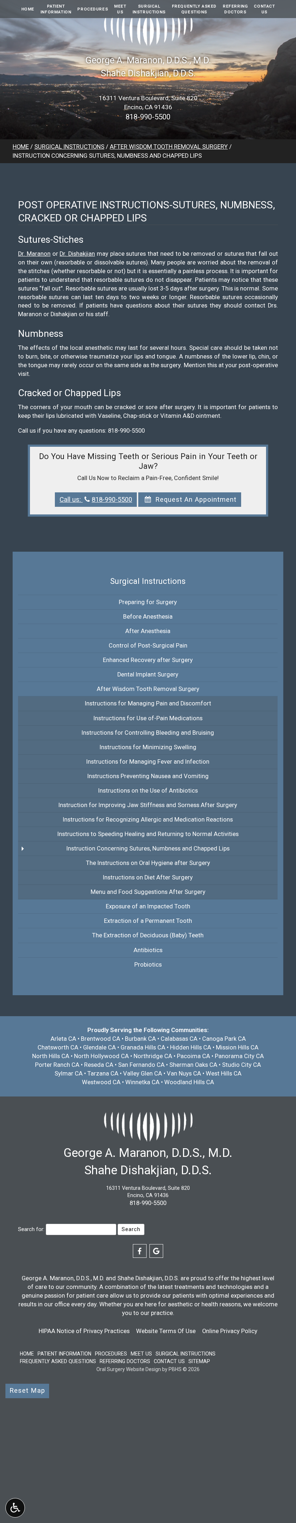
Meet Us (141, 1354)
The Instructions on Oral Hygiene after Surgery (148, 863)
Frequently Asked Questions (58, 1361)
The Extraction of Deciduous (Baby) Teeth (148, 935)
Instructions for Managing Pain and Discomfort (148, 703)
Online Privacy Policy (229, 1331)
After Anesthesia (147, 631)
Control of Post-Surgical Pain (148, 645)
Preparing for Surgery (148, 602)
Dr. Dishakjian (77, 253)
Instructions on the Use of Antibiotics (148, 790)
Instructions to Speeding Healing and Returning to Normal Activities (148, 834)
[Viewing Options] (15, 1508)
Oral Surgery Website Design (128, 1369)
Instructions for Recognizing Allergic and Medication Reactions (148, 819)
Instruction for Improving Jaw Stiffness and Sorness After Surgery (147, 805)
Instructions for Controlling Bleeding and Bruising (148, 732)
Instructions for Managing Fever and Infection (147, 761)
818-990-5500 (148, 117)
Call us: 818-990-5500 (96, 500)
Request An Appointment (194, 500)
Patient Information (64, 1354)
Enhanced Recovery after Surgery (148, 660)
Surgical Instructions (69, 146)
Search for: (31, 1229)
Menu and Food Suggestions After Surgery (148, 891)
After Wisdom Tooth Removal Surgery (169, 146)
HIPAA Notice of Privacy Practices (84, 1331)
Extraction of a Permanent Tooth (148, 920)
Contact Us (169, 1361)
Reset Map (27, 1391)
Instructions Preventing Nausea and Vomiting (148, 776)
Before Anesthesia (148, 616)
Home (27, 9)
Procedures (92, 9)
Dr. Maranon (34, 253)
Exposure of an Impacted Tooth (148, 906)
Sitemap (199, 1361)
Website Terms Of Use (166, 1331)
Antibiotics (148, 950)
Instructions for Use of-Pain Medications (148, 718)
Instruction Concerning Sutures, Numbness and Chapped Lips (148, 848)
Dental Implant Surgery (147, 674)
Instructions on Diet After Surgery (148, 877)
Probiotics (148, 964)
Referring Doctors (125, 1361)
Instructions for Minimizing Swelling (148, 747)
